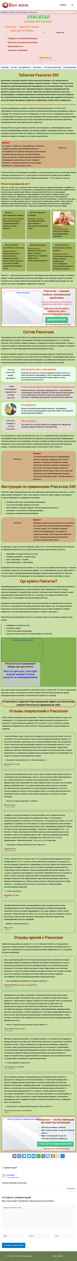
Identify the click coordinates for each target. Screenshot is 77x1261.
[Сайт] (64, 1237)
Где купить (37, 67)
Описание (5, 67)
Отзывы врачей (69, 67)
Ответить (71, 1188)
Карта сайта (58, 1256)
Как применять (25, 67)
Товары (63, 5)
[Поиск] (72, 5)
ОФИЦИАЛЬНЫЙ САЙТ (56, 320)
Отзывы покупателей (52, 67)
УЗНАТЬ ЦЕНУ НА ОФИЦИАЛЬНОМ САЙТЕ (55, 1144)
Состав (14, 67)
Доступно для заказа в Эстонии (58, 325)
